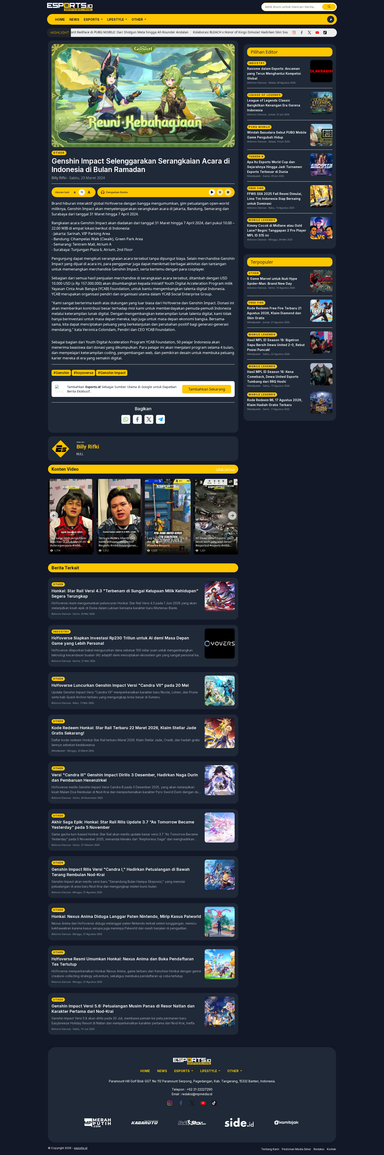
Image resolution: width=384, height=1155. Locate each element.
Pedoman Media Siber (296, 1149)
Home (60, 19)
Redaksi (319, 1149)
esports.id (80, 1148)
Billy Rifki (59, 177)
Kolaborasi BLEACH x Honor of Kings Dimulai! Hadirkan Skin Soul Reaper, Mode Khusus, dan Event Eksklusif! (243, 32)
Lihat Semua (225, 469)
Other (138, 19)
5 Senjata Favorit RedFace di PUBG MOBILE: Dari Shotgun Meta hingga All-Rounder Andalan (89, 32)
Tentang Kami (270, 1149)
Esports (92, 19)
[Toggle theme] (330, 19)
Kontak (331, 1149)
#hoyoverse (83, 373)
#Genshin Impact (112, 373)
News (74, 19)
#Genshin (61, 373)
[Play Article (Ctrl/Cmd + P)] (212, 192)
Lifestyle (116, 19)
